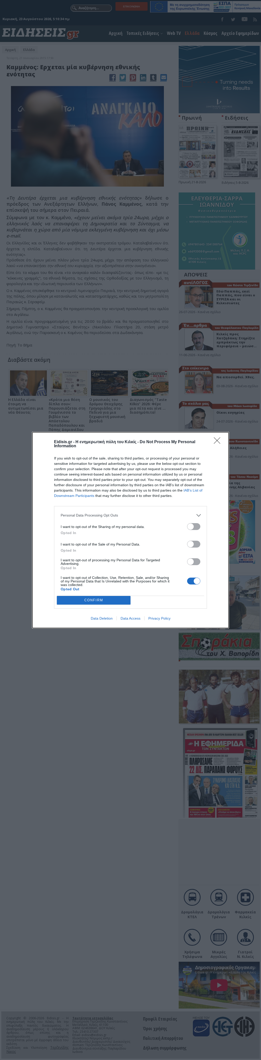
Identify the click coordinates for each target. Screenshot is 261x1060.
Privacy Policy (159, 618)
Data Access (130, 618)
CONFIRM (93, 600)
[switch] (193, 526)
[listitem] (130, 515)
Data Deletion (102, 618)
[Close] (219, 442)
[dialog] (130, 530)
